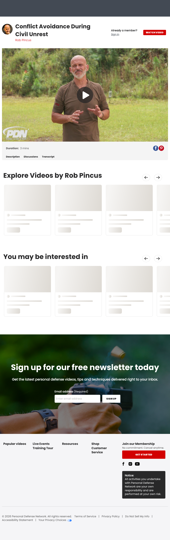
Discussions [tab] (31, 156)
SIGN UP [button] (111, 398)
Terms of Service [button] (85, 516)
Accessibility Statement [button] (17, 520)
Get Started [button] (143, 454)
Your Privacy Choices (52, 520)
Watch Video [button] (155, 32)
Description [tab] (13, 156)
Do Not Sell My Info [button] (137, 516)
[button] (124, 32)
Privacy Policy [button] (111, 516)
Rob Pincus (23, 40)
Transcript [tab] (48, 156)
